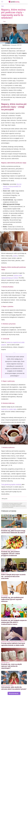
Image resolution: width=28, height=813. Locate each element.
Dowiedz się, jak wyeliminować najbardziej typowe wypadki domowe (12, 599)
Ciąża (2, 6)
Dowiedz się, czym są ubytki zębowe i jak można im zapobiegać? (11, 666)
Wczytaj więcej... (14, 693)
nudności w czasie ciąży (8, 409)
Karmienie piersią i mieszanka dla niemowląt (13, 641)
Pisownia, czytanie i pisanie (8, 529)
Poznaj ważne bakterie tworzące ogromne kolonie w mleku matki (13, 644)
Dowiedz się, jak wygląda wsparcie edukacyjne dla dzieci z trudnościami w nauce (14, 622)
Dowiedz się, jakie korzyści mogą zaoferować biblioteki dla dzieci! (13, 531)
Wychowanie (4, 595)
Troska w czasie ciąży (7, 685)
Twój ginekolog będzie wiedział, (11, 484)
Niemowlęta (4, 572)
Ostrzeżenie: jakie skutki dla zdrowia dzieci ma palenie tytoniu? (13, 688)
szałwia (15, 256)
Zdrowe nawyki (5, 662)
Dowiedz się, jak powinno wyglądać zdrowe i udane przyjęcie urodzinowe (10, 553)
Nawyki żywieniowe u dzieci (8, 550)
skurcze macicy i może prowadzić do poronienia (12, 186)
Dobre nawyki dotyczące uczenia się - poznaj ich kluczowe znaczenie (13, 576)
